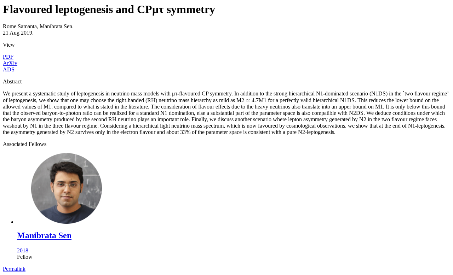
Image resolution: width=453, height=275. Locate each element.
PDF (8, 57)
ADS (9, 69)
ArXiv (10, 63)
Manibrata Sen (44, 235)
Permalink (14, 269)
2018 (22, 250)
